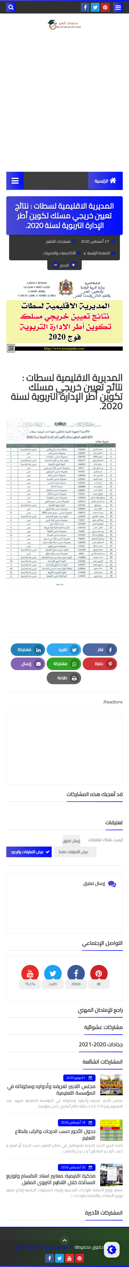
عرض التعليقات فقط (74, 851)
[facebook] (85, 7)
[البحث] (11, 7)
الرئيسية (101, 181)
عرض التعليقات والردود (27, 851)
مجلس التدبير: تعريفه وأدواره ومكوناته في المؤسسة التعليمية (51, 1089)
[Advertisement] (64, 100)
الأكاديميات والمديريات (59, 253)
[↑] (64, 1240)
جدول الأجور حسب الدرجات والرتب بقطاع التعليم (55, 1134)
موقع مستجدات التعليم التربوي (40, 1247)
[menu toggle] (118, 7)
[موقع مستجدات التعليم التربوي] (64, 25)
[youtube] (69, 1258)
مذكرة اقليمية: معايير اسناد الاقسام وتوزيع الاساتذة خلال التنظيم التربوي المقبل (50, 1179)
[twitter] (95, 7)
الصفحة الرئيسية (98, 253)
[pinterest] (105, 7)
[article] (64, 733)
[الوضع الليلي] (112, 1250)
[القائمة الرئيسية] (14, 180)
